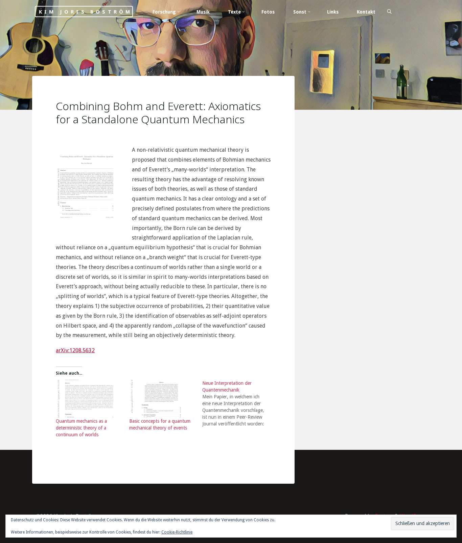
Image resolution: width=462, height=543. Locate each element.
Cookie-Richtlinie (176, 532)
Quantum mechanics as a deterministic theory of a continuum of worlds (81, 428)
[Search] (389, 12)
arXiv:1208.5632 (75, 351)
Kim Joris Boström (85, 11)
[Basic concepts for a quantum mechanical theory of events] (162, 399)
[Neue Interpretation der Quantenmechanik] (238, 403)
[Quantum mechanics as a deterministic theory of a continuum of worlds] (89, 399)
